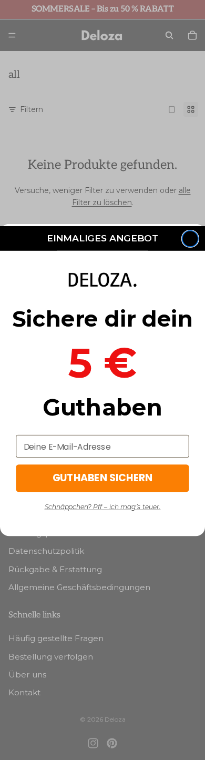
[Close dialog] (190, 239)
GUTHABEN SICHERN (103, 478)
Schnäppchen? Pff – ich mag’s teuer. (103, 507)
